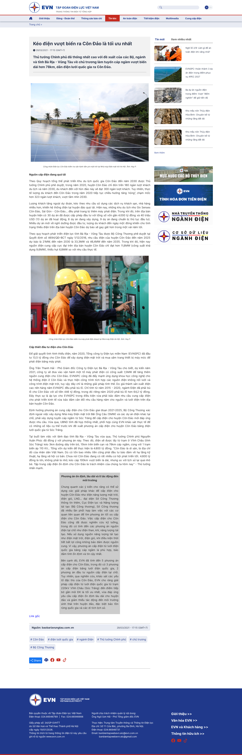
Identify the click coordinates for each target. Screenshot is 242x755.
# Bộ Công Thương (42, 647)
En (210, 7)
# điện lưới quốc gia (60, 639)
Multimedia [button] (172, 18)
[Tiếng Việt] (64, 7)
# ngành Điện (85, 639)
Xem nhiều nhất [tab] (181, 39)
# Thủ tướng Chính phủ (111, 639)
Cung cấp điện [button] (193, 18)
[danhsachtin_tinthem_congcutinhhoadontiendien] (183, 195)
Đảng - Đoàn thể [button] (65, 18)
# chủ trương (138, 639)
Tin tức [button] (112, 18)
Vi (206, 7)
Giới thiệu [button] (44, 18)
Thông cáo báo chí (91, 18)
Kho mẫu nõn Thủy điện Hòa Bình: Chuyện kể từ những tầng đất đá (198, 114)
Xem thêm (159, 152)
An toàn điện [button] (130, 18)
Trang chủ (34, 24)
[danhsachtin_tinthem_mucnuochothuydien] (183, 173)
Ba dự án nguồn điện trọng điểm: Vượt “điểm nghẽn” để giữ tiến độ (197, 93)
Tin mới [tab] (159, 39)
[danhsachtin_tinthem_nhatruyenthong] (183, 216)
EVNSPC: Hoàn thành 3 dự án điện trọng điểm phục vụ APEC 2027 (199, 72)
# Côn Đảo (37, 639)
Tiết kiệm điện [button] (151, 18)
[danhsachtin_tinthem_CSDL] (183, 236)
